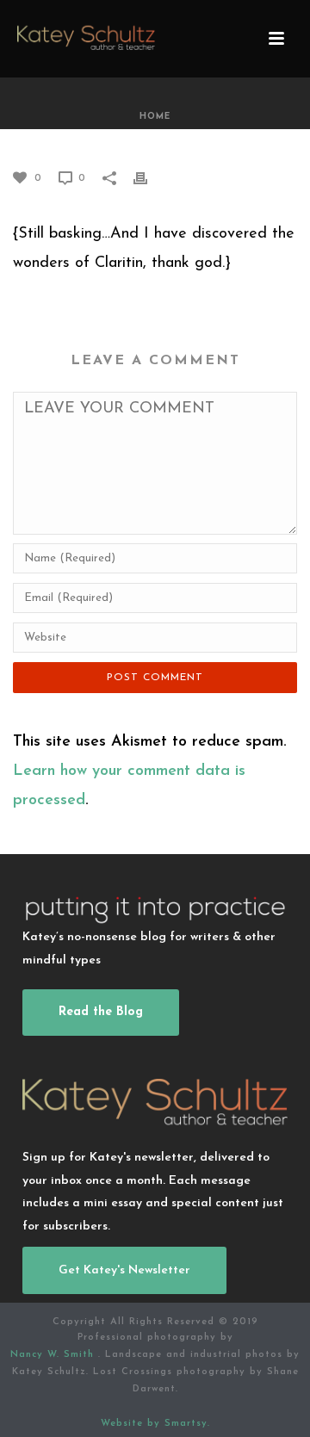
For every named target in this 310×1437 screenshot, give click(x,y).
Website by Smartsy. (155, 1423)
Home (155, 116)
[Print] (148, 177)
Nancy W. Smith (54, 1355)
